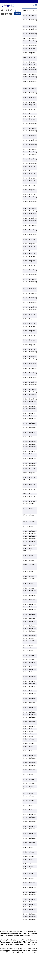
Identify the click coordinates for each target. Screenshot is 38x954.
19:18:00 (25, 774)
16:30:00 (25, 314)
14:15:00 (25, 15)
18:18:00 (25, 638)
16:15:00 (25, 270)
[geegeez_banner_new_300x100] (15, 7)
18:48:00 (25, 731)
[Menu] (36, 5)
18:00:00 (25, 590)
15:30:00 (25, 166)
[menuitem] (32, 5)
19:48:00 (25, 847)
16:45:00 (25, 352)
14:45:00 (25, 70)
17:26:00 (25, 531)
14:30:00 (25, 48)
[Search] (32, 5)
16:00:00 (25, 239)
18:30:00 (25, 662)
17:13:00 (25, 503)
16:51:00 (25, 401)
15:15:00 (25, 124)
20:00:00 (25, 883)
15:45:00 (25, 197)
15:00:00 (25, 102)
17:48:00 (25, 548)
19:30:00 (25, 810)
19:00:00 (25, 751)
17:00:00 (25, 468)
